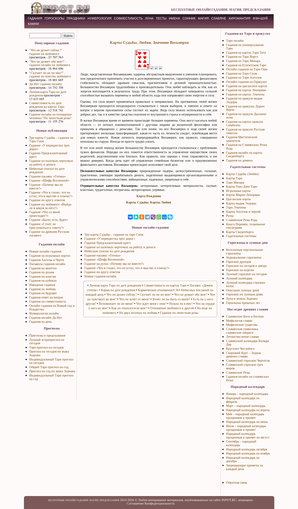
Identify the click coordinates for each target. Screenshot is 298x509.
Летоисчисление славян (242, 336)
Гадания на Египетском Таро (246, 65)
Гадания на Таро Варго (242, 56)
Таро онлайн (235, 40)
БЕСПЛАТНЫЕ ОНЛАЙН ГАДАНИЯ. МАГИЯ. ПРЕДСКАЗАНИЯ (221, 9)
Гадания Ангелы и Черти (46, 260)
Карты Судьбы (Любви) (242, 174)
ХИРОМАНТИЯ (239, 18)
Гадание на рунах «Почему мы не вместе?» (114, 263)
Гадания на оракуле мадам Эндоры (244, 100)
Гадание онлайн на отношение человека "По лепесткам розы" (50, 116)
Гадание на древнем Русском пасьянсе (49, 233)
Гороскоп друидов (238, 261)
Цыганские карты (238, 199)
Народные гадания (42, 284)
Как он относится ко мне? (129, 308)
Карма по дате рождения (118, 290)
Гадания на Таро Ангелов (244, 77)
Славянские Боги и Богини (245, 316)
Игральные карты (238, 190)
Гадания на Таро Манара (243, 61)
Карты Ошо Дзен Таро (241, 186)
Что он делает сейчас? (121, 294)
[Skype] (170, 217)
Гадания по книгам (42, 276)
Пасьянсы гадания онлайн (47, 264)
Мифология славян (239, 320)
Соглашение (135, 503)
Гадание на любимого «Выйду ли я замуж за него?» (50, 206)
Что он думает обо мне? (190, 294)
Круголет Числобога (240, 348)
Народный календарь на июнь (247, 421)
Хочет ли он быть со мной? (171, 299)
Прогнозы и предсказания (47, 335)
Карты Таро (234, 178)
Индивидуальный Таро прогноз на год (51, 377)
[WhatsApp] (158, 217)
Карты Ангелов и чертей (243, 211)
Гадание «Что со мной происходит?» (44, 214)
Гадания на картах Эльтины (245, 94)
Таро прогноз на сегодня (46, 347)
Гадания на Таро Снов (241, 73)
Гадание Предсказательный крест (48, 155)
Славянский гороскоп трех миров (244, 366)
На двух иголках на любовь (138, 312)
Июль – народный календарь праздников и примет (246, 428)
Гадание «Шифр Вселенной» (49, 180)
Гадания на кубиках (43, 280)
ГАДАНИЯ (35, 18)
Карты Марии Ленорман (243, 194)
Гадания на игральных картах (49, 255)
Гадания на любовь (42, 289)
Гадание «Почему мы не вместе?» (46, 186)
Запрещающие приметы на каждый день (244, 467)
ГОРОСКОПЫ (54, 18)
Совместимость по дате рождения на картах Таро (46, 105)
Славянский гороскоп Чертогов (248, 360)
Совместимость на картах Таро (165, 285)
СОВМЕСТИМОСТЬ (128, 18)
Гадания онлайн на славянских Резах (247, 378)
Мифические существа (241, 324)
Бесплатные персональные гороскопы (244, 251)
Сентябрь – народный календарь (241, 443)
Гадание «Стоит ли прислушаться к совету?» (46, 226)
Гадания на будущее (43, 293)
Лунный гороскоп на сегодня (246, 274)
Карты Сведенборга (240, 232)
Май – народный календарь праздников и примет (245, 416)
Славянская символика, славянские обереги (242, 331)
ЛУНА (149, 18)
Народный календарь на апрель (248, 410)
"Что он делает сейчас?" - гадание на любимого (46, 52)
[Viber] (153, 217)
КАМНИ (33, 24)
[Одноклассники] (141, 217)
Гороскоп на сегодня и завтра (246, 265)
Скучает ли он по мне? (155, 294)
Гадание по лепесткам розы (179, 312)
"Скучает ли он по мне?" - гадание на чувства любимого (50, 74)
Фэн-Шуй (260, 18)
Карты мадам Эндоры (241, 203)
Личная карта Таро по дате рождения (47, 93)
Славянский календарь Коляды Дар (247, 342)
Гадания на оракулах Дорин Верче (245, 108)
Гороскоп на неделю (240, 270)
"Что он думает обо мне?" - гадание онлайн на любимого (49, 63)
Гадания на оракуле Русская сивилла (245, 131)
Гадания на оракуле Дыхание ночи (246, 116)
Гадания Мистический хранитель (241, 139)
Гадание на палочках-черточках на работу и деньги (51, 162)
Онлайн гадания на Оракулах (246, 81)
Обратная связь (236, 482)
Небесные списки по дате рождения (47, 170)
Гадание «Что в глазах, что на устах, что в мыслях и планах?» (51, 194)
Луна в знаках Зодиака (241, 298)
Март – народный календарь (245, 405)
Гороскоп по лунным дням (244, 294)
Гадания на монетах (43, 268)
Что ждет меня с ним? (151, 303)
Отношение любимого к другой (172, 308)
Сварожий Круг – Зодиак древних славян (243, 354)
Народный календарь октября (246, 449)
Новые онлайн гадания (45, 251)
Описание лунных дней (242, 290)
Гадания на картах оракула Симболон (244, 123)
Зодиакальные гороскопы (243, 257)
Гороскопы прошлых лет (243, 302)
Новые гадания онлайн (100, 276)
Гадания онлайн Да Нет (45, 317)
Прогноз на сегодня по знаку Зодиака (49, 353)
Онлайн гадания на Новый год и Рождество (52, 307)
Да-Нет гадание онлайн (45, 84)
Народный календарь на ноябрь (248, 453)
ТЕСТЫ (161, 18)
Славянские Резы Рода (241, 220)
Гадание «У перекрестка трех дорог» (49, 147)
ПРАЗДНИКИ (76, 18)
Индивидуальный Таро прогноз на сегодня (51, 361)
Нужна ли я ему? (181, 303)
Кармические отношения (155, 290)
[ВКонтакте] (130, 217)
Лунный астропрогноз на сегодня (46, 341)
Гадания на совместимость (47, 301)
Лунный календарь (239, 278)
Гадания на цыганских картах (246, 86)
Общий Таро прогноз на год (48, 367)
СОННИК (189, 18)
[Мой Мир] (164, 217)
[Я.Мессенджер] (136, 217)
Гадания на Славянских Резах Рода (246, 146)
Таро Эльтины (236, 207)
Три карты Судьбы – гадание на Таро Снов (51, 139)
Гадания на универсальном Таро (245, 46)
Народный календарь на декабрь (242, 459)
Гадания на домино (239, 160)
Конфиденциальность (160, 503)
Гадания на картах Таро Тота (246, 52)
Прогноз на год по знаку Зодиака (52, 371)
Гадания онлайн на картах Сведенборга (244, 154)
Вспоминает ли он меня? (116, 303)
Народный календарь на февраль (242, 400)
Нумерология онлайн (44, 313)
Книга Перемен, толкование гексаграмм (245, 226)
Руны (230, 215)
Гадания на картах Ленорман (246, 90)
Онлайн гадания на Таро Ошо (247, 69)
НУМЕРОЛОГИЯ (99, 18)
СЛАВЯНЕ (218, 18)
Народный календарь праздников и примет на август (247, 435)
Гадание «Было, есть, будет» (48, 219)
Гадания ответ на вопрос (46, 297)
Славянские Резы (238, 372)
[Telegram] (147, 217)
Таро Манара (235, 182)
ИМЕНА (174, 18)
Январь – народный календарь (247, 393)
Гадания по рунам (41, 272)
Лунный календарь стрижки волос (245, 284)
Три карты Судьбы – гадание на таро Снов (113, 234)
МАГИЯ (203, 18)
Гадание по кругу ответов (47, 200)
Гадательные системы (241, 236)
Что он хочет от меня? (134, 299)
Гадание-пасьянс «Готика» (47, 176)
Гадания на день (40, 321)
